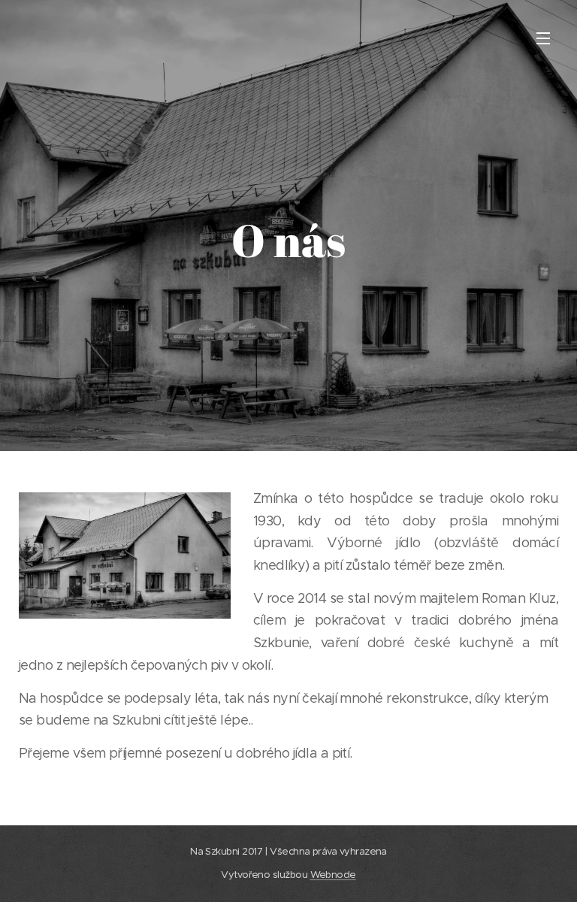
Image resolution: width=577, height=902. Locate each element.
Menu (543, 38)
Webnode (333, 874)
